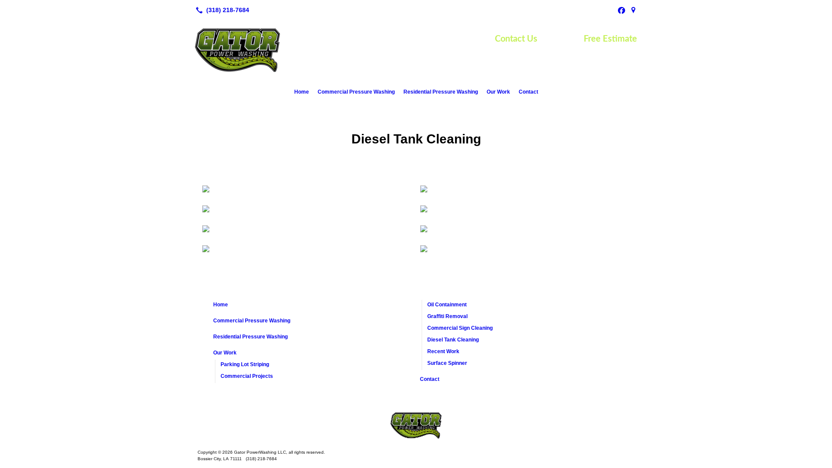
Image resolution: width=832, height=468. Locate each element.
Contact (528, 92)
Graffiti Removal (447, 316)
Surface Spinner (447, 363)
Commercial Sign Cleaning (460, 328)
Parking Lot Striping (245, 364)
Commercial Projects (247, 376)
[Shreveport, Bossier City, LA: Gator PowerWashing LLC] (416, 425)
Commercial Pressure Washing (356, 92)
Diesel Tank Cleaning (453, 340)
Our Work (498, 92)
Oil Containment (447, 305)
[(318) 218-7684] (220, 10)
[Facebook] (621, 10)
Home (301, 92)
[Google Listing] (633, 10)
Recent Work (443, 351)
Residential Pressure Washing (440, 92)
